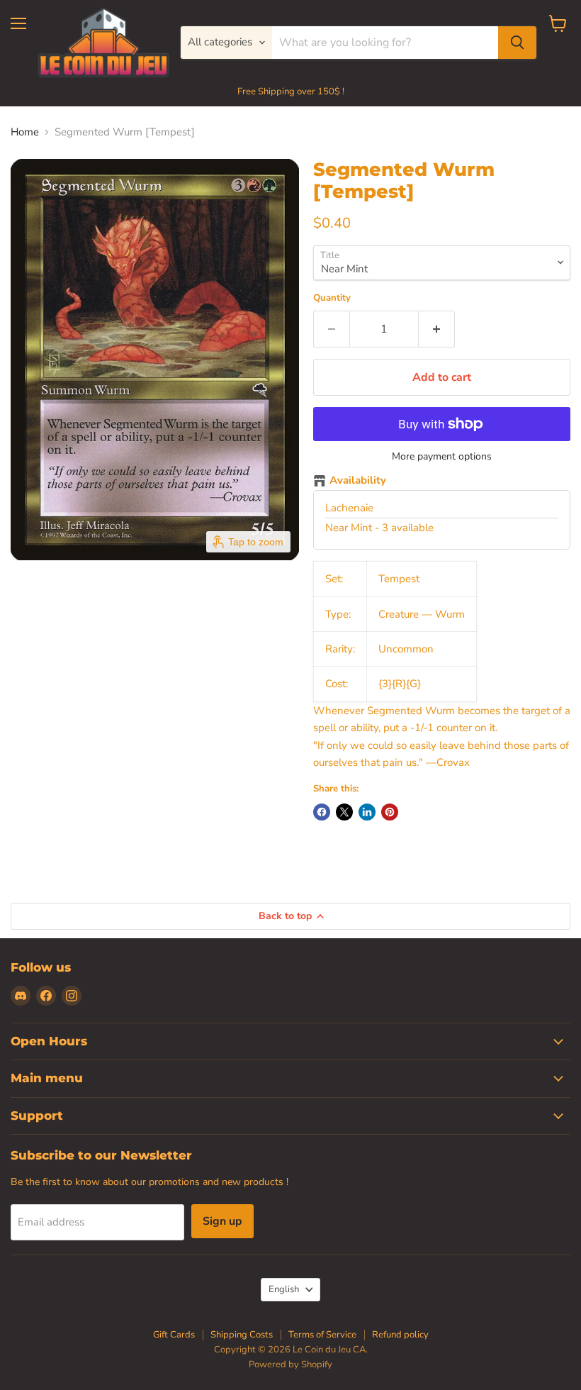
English (284, 1289)
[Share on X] (344, 812)
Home (25, 132)
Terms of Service (322, 1334)
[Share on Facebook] (321, 812)
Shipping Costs (241, 1334)
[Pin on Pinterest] (389, 812)
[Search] (517, 42)
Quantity (332, 298)
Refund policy (400, 1334)
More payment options (442, 456)
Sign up (222, 1221)
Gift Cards (174, 1334)
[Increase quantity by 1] (437, 329)
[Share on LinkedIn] (367, 812)
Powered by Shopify (290, 1364)
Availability (357, 480)
